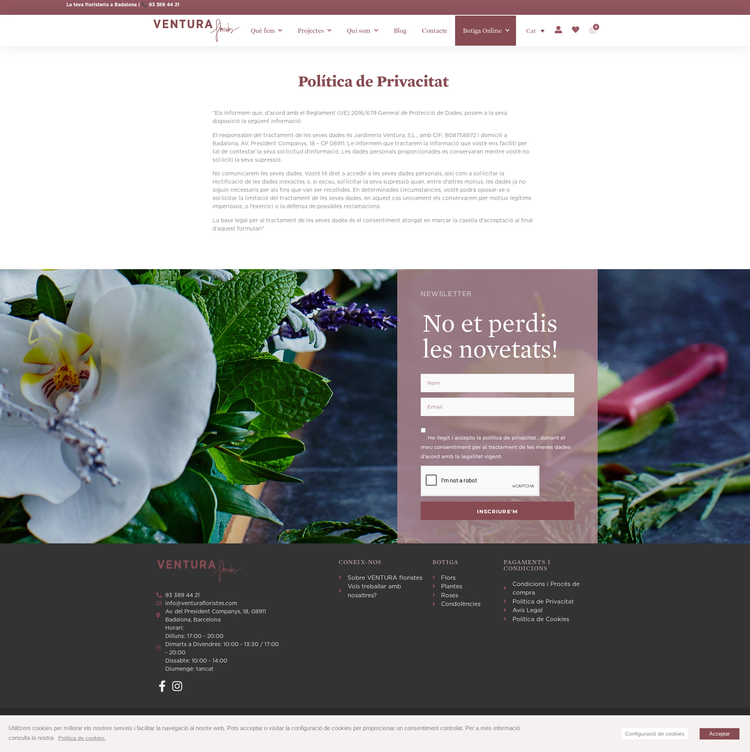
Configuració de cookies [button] (654, 734)
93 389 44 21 (164, 4)
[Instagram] (177, 686)
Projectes (310, 31)
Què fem (263, 31)
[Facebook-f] (162, 686)
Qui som (358, 31)
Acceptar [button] (719, 734)
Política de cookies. (82, 738)
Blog (400, 31)
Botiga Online (482, 31)
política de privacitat (510, 437)
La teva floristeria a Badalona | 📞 (107, 4)
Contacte (434, 31)
